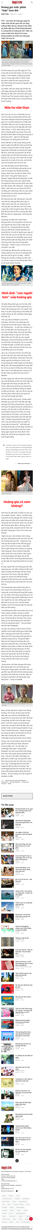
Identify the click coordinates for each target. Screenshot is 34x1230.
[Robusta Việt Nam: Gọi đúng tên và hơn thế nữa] (7, 1094)
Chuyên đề (11, 1195)
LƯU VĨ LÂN (17, 1047)
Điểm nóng (4, 1222)
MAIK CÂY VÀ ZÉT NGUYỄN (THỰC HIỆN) (23, 966)
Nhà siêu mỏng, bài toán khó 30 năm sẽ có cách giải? (23, 846)
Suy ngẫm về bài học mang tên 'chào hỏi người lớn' (23, 834)
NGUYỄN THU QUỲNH (19, 939)
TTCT (16, 1082)
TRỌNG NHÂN (18, 825)
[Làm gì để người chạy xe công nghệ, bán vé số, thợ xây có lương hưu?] (7, 859)
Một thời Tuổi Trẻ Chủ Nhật (22, 1068)
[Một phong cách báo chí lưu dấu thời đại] (7, 1047)
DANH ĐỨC (17, 906)
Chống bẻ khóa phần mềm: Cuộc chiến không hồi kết (23, 1128)
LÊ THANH (17, 814)
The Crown (3, 783)
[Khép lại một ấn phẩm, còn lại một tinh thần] (7, 1024)
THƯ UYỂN (17, 931)
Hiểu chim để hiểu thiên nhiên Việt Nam (23, 1103)
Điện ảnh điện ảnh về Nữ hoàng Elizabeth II (15, 780)
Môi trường (4, 1207)
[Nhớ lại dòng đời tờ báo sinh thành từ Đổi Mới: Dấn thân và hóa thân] (7, 1035)
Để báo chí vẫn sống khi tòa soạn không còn (23, 1150)
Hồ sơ (3, 1204)
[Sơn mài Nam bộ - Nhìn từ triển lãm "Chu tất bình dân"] (7, 953)
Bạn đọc (4, 1195)
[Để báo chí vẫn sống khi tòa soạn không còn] (7, 1153)
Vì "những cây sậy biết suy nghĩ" (24, 1056)
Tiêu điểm (20, 1216)
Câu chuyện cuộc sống (7, 1198)
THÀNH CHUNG (18, 837)
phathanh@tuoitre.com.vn (7, 1188)
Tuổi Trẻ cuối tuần (6, 1219)
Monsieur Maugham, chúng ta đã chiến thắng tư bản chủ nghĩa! (23, 928)
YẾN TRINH (17, 1094)
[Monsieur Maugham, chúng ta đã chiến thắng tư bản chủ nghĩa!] (7, 930)
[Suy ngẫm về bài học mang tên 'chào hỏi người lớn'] (7, 836)
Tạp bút (14, 1219)
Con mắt (18, 1195)
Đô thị (17, 1222)
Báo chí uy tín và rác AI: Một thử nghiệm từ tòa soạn (23, 1139)
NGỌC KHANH (18, 1117)
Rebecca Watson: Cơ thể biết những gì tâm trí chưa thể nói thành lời (24, 963)
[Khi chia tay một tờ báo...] (7, 1000)
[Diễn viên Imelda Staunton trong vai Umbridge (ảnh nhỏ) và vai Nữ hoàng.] (17, 685)
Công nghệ (17, 1198)
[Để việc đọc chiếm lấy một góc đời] (7, 988)
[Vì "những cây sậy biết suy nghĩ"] (7, 1059)
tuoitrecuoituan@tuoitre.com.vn (9, 1181)
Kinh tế (9, 1204)
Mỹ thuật (12, 1207)
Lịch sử (28, 1204)
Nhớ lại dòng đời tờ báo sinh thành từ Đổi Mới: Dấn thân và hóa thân (23, 1034)
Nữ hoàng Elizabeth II (15, 782)
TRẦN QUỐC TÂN (18, 988)
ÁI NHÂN (17, 849)
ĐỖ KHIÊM (17, 896)
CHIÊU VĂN (17, 872)
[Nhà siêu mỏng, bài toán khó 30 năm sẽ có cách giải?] (7, 848)
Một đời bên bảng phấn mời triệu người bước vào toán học (23, 822)
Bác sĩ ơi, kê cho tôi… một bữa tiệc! (23, 880)
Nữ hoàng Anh (25, 782)
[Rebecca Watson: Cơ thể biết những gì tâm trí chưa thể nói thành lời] (7, 965)
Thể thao (4, 1216)
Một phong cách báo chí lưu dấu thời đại (23, 1045)
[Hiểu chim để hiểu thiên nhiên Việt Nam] (7, 1106)
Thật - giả (11, 1213)
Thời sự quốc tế (12, 1216)
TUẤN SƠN (17, 1152)
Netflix (9, 783)
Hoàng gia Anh (4, 782)
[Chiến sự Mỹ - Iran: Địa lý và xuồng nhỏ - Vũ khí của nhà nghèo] (7, 895)
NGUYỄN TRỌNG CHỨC (20, 1070)
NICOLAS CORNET (19, 998)
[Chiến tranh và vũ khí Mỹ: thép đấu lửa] (7, 906)
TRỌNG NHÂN (18, 1105)
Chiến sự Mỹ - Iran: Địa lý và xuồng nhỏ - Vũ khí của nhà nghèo (23, 893)
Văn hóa (20, 1219)
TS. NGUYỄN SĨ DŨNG (19, 1023)
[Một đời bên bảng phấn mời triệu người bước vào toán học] (7, 824)
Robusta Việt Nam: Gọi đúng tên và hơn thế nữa (23, 1091)
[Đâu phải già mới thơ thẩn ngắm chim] (7, 1118)
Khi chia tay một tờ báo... (23, 997)
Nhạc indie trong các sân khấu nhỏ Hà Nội (23, 974)
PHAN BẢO (17, 882)
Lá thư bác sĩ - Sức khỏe (18, 1204)
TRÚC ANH (17, 1143)
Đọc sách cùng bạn (26, 1222)
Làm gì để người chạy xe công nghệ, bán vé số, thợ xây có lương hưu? (23, 857)
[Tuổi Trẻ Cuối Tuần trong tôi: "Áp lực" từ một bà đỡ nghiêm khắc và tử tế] (7, 1012)
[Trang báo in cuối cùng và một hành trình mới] (7, 1082)
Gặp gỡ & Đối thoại (23, 1201)
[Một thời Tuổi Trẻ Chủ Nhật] (7, 1071)
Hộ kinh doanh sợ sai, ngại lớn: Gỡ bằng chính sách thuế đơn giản (24, 810)
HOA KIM (17, 1131)
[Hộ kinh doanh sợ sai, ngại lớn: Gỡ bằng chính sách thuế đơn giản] (7, 812)
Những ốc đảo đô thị (22, 938)
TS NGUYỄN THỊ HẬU (19, 1013)
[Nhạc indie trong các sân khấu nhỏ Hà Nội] (7, 977)
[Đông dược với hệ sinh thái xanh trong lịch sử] (7, 918)
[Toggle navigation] (2, 2)
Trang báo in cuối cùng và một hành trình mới (23, 1080)
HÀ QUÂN (17, 861)
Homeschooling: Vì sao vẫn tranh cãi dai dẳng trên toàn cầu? (22, 869)
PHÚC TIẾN (17, 1037)
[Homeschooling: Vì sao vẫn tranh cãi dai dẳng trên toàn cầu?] (7, 871)
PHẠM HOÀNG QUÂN (19, 917)
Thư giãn (4, 1213)
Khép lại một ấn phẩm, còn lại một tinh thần (22, 1021)
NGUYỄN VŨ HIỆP (18, 976)
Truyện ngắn (28, 1216)
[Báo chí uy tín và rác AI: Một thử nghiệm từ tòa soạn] (7, 1141)
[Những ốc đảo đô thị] (7, 942)
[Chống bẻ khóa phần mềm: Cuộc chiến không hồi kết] (7, 1129)
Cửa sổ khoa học (25, 1198)
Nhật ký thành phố (20, 1207)
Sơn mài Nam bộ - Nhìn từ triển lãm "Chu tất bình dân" (23, 951)
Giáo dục (14, 1201)
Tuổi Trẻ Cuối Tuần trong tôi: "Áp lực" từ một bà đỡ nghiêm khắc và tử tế (23, 1010)
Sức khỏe (25, 1210)
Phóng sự (12, 1210)
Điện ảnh (11, 1222)
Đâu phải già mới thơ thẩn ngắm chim (24, 1115)
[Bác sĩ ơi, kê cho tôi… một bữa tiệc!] (7, 883)
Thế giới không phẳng (20, 1213)
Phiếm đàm (4, 1210)
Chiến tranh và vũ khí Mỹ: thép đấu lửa (23, 904)
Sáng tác (19, 1210)
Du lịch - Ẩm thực (6, 1201)
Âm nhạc (27, 1219)
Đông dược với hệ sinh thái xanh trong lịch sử (22, 915)
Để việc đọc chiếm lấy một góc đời (23, 986)
